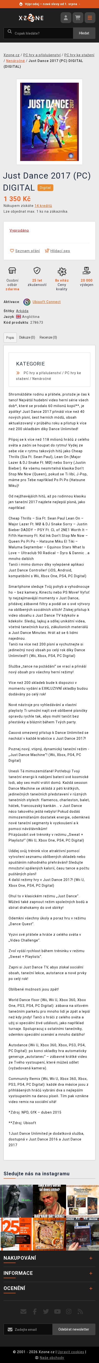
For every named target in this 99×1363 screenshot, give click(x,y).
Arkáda (22, 311)
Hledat (84, 33)
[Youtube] (57, 1311)
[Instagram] (69, 1311)
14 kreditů (43, 206)
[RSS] (80, 1311)
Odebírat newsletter (73, 1329)
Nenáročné (41, 379)
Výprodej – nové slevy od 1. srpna (52, 4)
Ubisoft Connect (47, 302)
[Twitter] (46, 1311)
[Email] (23, 1311)
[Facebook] (35, 1311)
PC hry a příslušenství (42, 373)
